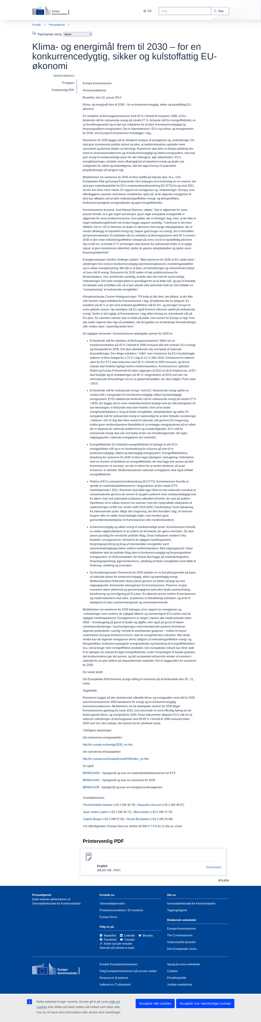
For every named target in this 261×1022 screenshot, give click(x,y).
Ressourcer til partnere (114, 977)
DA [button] (150, 10)
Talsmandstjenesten (112, 903)
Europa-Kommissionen (181, 928)
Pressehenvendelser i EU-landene (121, 910)
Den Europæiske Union (182, 948)
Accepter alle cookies (155, 1003)
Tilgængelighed (177, 910)
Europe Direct (108, 917)
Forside (36, 24)
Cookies (172, 971)
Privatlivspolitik (176, 977)
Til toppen (68, 82)
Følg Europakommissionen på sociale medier (128, 971)
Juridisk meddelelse (179, 984)
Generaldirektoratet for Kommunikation (191, 903)
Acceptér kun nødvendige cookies (205, 1003)
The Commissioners (179, 935)
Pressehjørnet (57, 24)
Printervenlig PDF (63, 90)
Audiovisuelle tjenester (181, 942)
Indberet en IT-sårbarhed (115, 984)
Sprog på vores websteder (183, 964)
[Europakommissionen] (52, 11)
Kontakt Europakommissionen (118, 964)
